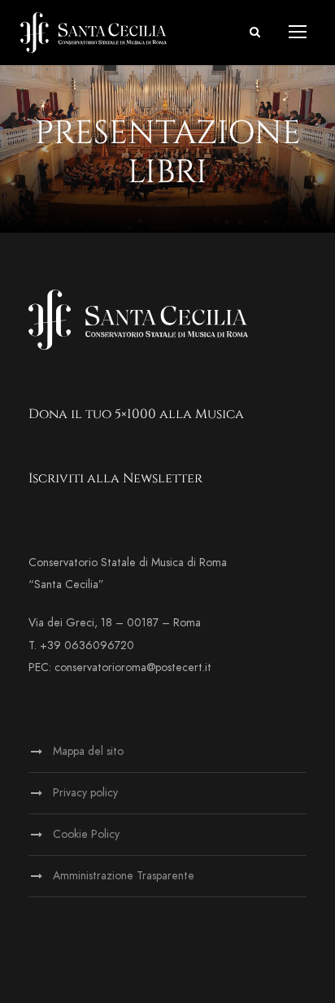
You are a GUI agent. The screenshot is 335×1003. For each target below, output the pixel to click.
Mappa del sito (88, 751)
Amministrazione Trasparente (123, 875)
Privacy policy (85, 792)
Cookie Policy (86, 834)
